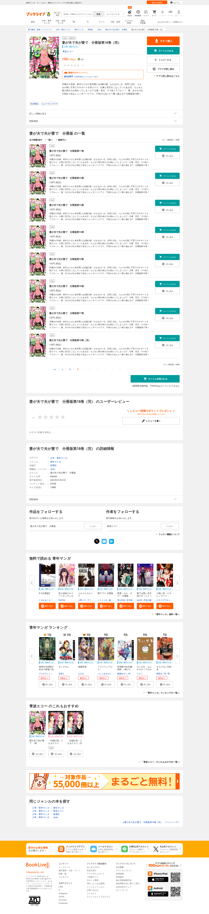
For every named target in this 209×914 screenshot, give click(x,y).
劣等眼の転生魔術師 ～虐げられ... (124, 669)
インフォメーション (95, 886)
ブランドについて (124, 870)
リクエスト (91, 893)
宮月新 (129, 600)
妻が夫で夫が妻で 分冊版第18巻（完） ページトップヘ (151, 822)
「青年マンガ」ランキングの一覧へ (163, 692)
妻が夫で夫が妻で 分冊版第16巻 (66, 286)
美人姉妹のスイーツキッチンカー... (65, 596)
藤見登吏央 (114, 600)
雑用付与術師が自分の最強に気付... (46, 669)
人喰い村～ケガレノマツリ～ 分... (163, 596)
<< (54, 369)
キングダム (63, 666)
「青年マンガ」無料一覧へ (167, 614)
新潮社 (53, 465)
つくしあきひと (104, 673)
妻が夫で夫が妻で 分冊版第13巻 (66, 204)
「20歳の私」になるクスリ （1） (55, 743)
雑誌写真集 (143, 21)
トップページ (64, 867)
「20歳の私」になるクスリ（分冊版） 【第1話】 (74, 744)
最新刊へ (62, 139)
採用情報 (120, 873)
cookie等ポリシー (124, 886)
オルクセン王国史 (163, 668)
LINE (61, 886)
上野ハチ (82, 600)
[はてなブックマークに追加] (111, 543)
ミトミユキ (102, 600)
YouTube (62, 899)
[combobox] (78, 14)
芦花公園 (147, 600)
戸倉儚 (55, 673)
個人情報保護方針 (124, 880)
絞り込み (57, 14)
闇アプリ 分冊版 (105, 593)
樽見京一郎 (161, 673)
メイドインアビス (105, 668)
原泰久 (61, 673)
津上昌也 (121, 600)
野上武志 (172, 673)
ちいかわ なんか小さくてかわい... (144, 669)
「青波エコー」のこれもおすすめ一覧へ (160, 761)
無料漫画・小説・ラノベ (69, 870)
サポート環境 (92, 880)
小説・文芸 (115, 21)
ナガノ (140, 673)
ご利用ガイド (177, 22)
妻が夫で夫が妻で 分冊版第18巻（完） (70, 340)
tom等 (139, 600)
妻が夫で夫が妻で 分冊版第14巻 (66, 231)
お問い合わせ (92, 890)
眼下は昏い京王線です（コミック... (144, 596)
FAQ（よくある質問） (96, 883)
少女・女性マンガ (60, 21)
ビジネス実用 (129, 21)
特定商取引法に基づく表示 (127, 883)
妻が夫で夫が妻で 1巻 (36, 742)
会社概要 (120, 867)
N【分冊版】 (45, 593)
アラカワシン (45, 673)
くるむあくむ (45, 600)
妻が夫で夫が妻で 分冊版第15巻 (66, 259)
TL (88, 21)
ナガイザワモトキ (164, 600)
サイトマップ (122, 890)
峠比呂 (131, 673)
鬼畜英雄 (82, 666)
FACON (61, 600)
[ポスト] (96, 541)
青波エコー (68, 51)
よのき (81, 673)
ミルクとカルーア (85, 594)
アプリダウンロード (95, 873)
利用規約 (120, 876)
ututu (52, 469)
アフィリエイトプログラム (98, 896)
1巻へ (50, 139)
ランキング (63, 876)
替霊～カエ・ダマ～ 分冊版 (124, 594)
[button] (47, 606)
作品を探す (91, 870)
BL (74, 21)
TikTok (61, 896)
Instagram (63, 893)
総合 (33, 21)
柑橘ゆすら (122, 673)
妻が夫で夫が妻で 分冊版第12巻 (66, 177)
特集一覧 (62, 873)
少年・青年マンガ (47, 21)
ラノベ (101, 21)
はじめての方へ (164, 22)
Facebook (63, 903)
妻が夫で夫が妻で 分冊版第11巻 (66, 150)
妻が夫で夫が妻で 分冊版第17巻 (66, 313)
